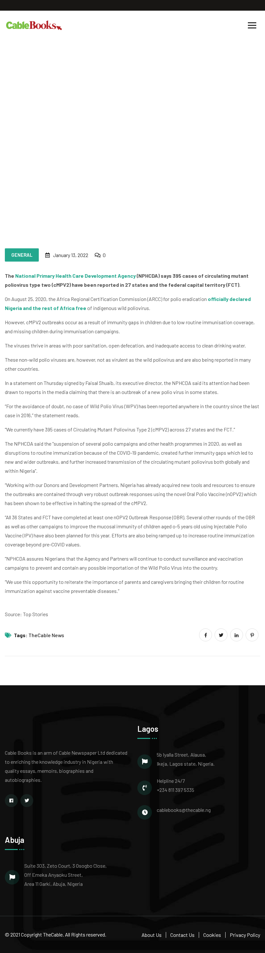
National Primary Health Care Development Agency (75, 276)
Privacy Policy (245, 935)
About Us (152, 935)
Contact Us (182, 935)
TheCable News (46, 635)
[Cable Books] (34, 25)
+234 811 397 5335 (175, 790)
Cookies (212, 935)
